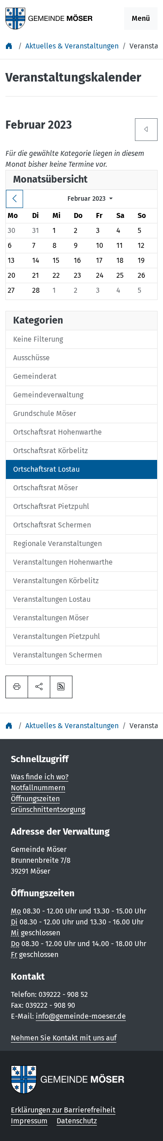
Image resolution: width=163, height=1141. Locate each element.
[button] (39, 687)
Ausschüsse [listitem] (31, 357)
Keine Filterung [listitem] (38, 339)
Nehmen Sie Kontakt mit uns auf (63, 1038)
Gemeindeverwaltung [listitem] (48, 395)
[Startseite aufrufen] (49, 18)
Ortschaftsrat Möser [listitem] (45, 487)
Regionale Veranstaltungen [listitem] (57, 543)
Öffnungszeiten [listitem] (35, 798)
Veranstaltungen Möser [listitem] (51, 618)
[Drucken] (16, 687)
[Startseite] (9, 46)
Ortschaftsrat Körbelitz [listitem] (50, 450)
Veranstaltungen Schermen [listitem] (57, 655)
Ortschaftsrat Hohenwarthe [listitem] (57, 432)
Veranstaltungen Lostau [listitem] (52, 599)
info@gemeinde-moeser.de (81, 1016)
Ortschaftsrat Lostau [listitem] (46, 469)
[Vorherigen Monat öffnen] (146, 129)
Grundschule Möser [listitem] (44, 413)
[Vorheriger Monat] (14, 199)
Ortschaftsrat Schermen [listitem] (52, 525)
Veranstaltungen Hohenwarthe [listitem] (63, 562)
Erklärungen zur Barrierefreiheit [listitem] (63, 1110)
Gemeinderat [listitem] (35, 376)
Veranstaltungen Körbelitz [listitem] (56, 580)
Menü (141, 18)
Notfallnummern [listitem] (38, 787)
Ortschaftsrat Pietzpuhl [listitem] (51, 506)
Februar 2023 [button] (87, 199)
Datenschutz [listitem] (77, 1121)
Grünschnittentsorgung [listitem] (48, 809)
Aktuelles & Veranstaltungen (72, 46)
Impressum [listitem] (29, 1121)
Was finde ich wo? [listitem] (39, 777)
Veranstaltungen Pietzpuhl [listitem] (56, 636)
